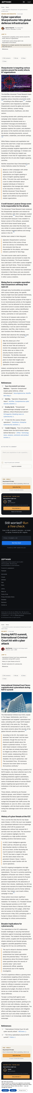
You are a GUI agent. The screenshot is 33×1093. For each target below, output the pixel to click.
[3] (2, 137)
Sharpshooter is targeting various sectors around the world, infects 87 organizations (16, 37)
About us (3, 591)
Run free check (16, 543)
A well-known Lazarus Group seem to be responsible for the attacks (12, 41)
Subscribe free (16, 487)
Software (3, 579)
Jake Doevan (8, 648)
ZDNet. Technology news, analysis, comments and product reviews (16, 435)
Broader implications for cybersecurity (12, 664)
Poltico (12, 1037)
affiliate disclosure (19, 615)
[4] (14, 215)
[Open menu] (24, 2)
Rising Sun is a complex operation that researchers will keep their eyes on (16, 45)
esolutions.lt (11, 568)
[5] (13, 232)
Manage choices (22, 1090)
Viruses (3, 577)
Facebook (3, 570)
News (7, 7)
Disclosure (3, 602)
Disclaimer (3, 599)
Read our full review (16, 511)
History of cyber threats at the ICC (11, 661)
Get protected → (16, 508)
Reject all (13, 1090)
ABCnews (21, 1031)
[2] (24, 100)
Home (2, 7)
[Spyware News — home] (6, 2)
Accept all (5, 1090)
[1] (2, 100)
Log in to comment (16, 466)
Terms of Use (4, 594)
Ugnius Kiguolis (9, 27)
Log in (29, 2)
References (5, 49)
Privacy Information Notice (7, 597)
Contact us (4, 605)
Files (2, 582)
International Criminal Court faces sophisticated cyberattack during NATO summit (14, 658)
